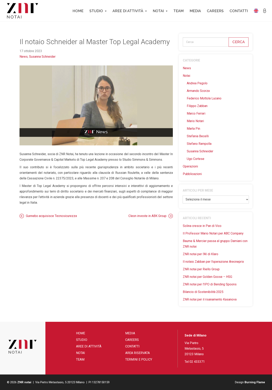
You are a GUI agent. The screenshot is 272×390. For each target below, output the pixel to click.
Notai (158, 11)
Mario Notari (195, 121)
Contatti (239, 11)
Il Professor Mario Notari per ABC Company (213, 233)
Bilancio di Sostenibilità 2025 (203, 292)
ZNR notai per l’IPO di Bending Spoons (210, 284)
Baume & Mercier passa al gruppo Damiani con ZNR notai (215, 243)
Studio (96, 11)
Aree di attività (128, 11)
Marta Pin (193, 128)
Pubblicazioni (192, 174)
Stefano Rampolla (199, 144)
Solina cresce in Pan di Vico (202, 226)
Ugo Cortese (195, 159)
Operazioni (190, 166)
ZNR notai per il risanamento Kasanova (210, 299)
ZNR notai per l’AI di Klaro (200, 254)
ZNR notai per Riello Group (201, 269)
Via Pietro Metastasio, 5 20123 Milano (194, 348)
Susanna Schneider (42, 56)
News (24, 56)
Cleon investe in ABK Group (147, 216)
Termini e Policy (138, 359)
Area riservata (137, 353)
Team (178, 11)
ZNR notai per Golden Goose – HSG (207, 277)
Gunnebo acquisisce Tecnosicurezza (51, 216)
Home (77, 11)
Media (195, 11)
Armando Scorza (198, 91)
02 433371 (197, 362)
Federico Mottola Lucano (204, 98)
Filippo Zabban (197, 106)
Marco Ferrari (196, 113)
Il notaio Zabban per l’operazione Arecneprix (213, 262)
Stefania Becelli (198, 136)
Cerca (238, 42)
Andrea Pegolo (197, 83)
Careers (215, 11)
